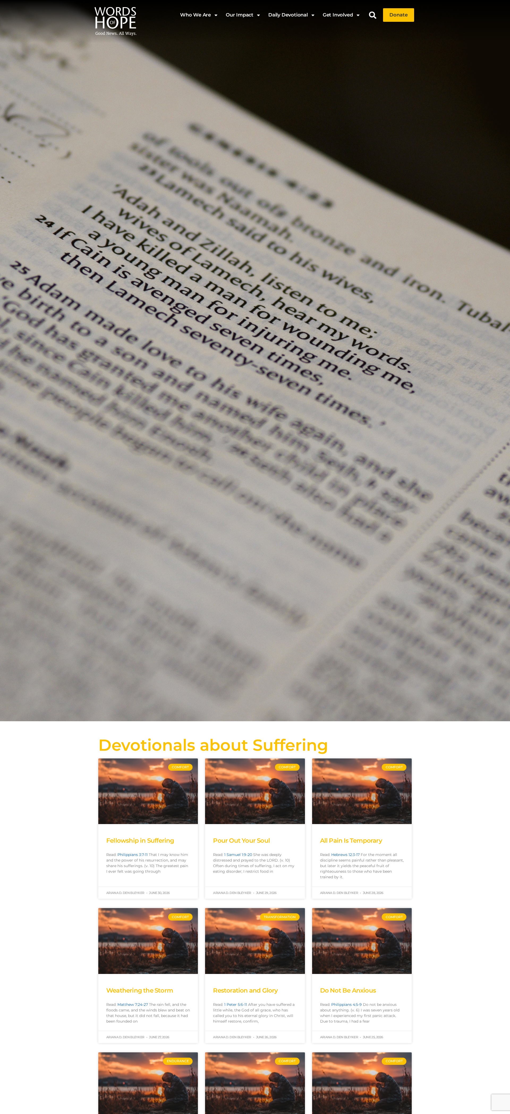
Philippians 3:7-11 (132, 854)
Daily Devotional (288, 15)
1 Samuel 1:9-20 (238, 854)
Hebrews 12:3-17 (345, 854)
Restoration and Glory (245, 990)
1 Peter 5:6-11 (235, 1004)
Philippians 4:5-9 (346, 1004)
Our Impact (239, 15)
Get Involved (338, 15)
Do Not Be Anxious (348, 990)
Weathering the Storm (139, 990)
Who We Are (195, 15)
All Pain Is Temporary (351, 840)
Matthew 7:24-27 (132, 1004)
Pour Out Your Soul (241, 840)
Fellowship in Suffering (140, 840)
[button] (373, 15)
